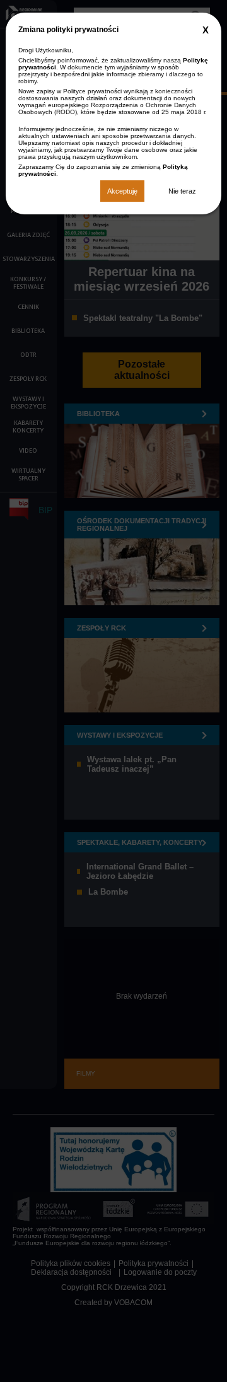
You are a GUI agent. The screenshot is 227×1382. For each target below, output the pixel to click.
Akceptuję (122, 191)
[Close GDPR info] (205, 30)
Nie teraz (182, 191)
